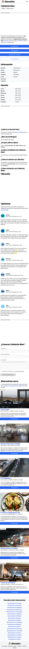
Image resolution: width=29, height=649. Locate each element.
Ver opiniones (14, 419)
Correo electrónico (5, 354)
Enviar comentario (8, 374)
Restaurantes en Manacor (15, 624)
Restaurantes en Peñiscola (14, 628)
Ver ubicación (14, 50)
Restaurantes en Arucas (14, 618)
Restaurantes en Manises (14, 616)
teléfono (20, 40)
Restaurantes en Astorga (14, 603)
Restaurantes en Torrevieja (14, 630)
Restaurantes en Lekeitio (14, 605)
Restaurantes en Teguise (14, 637)
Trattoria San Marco (8, 582)
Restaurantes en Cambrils (14, 635)
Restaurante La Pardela (9, 548)
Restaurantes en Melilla (14, 620)
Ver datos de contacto (14, 54)
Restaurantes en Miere (14, 626)
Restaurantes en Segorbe (14, 614)
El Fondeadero (6, 478)
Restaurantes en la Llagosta (14, 622)
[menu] (27, 1)
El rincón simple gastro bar (10, 512)
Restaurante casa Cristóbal (10, 444)
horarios (6, 40)
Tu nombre (3, 348)
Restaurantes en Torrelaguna (14, 611)
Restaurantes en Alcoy (14, 639)
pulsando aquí (4, 210)
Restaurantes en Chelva (14, 633)
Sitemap (14, 647)
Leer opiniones (14, 46)
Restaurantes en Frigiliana (14, 607)
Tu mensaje (3, 360)
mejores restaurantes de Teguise (13, 386)
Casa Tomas (5, 409)
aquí (10, 134)
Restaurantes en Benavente (14, 609)
